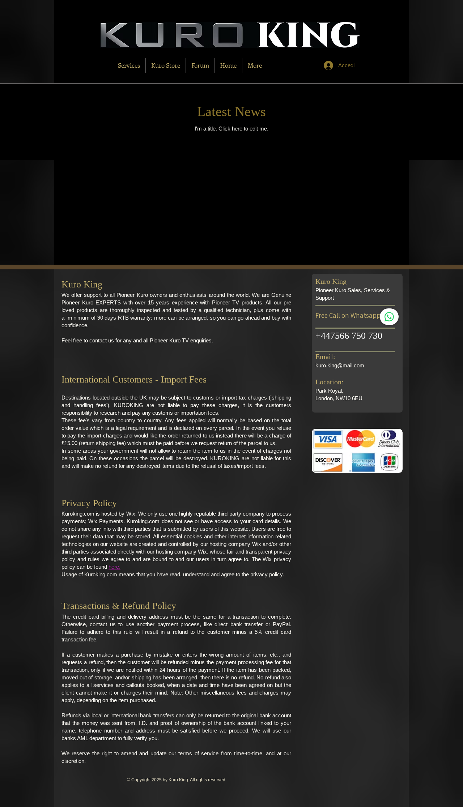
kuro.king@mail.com (339, 365)
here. (114, 567)
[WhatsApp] (389, 316)
